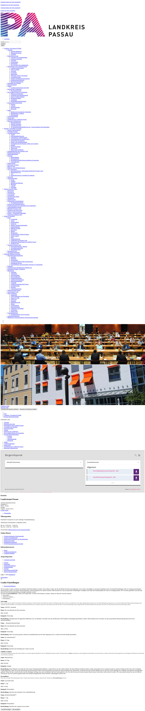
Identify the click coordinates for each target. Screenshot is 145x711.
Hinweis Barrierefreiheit (10, 571)
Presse (5, 550)
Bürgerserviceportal (9, 540)
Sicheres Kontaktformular (11, 537)
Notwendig (6, 595)
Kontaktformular (8, 567)
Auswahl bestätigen (6, 709)
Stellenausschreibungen (10, 552)
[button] (12, 48)
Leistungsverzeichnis (9, 560)
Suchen (3, 42)
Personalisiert (6, 598)
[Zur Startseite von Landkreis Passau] (43, 36)
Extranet (6, 568)
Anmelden (7, 39)
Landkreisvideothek (9, 553)
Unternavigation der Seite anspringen (10, 7)
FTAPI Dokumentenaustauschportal (13, 544)
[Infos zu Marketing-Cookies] (14, 597)
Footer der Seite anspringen (8, 10)
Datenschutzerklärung (10, 565)
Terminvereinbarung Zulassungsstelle (14, 536)
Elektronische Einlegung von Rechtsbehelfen (16, 539)
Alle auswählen (16, 709)
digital (12, 574)
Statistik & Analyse (8, 597)
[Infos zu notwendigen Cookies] (9, 595)
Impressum (7, 564)
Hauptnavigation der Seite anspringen (11, 2)
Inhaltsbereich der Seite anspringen (10, 5)
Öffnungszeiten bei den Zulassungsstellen (19, 529)
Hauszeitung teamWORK (11, 570)
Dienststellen (7, 513)
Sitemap (6, 562)
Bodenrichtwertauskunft (10, 542)
